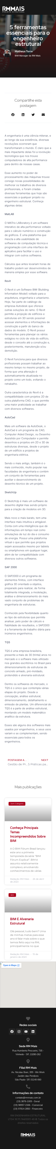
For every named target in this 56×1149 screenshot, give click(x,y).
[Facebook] (12, 1031)
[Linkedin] (33, 1031)
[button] (12, 114)
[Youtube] (26, 1031)
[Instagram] (19, 1031)
